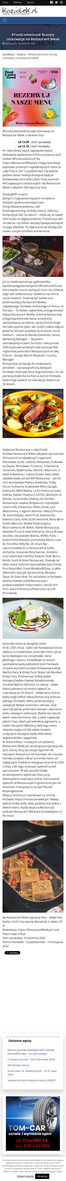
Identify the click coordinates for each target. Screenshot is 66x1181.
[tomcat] (33, 1123)
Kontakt (30, 2)
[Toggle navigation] (4, 20)
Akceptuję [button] (42, 1176)
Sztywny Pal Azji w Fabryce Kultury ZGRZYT (32, 1080)
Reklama (18, 2)
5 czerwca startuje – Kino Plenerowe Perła (31, 1059)
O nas (5, 2)
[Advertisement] (33, 996)
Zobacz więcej (25, 1176)
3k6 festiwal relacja (18, 1065)
